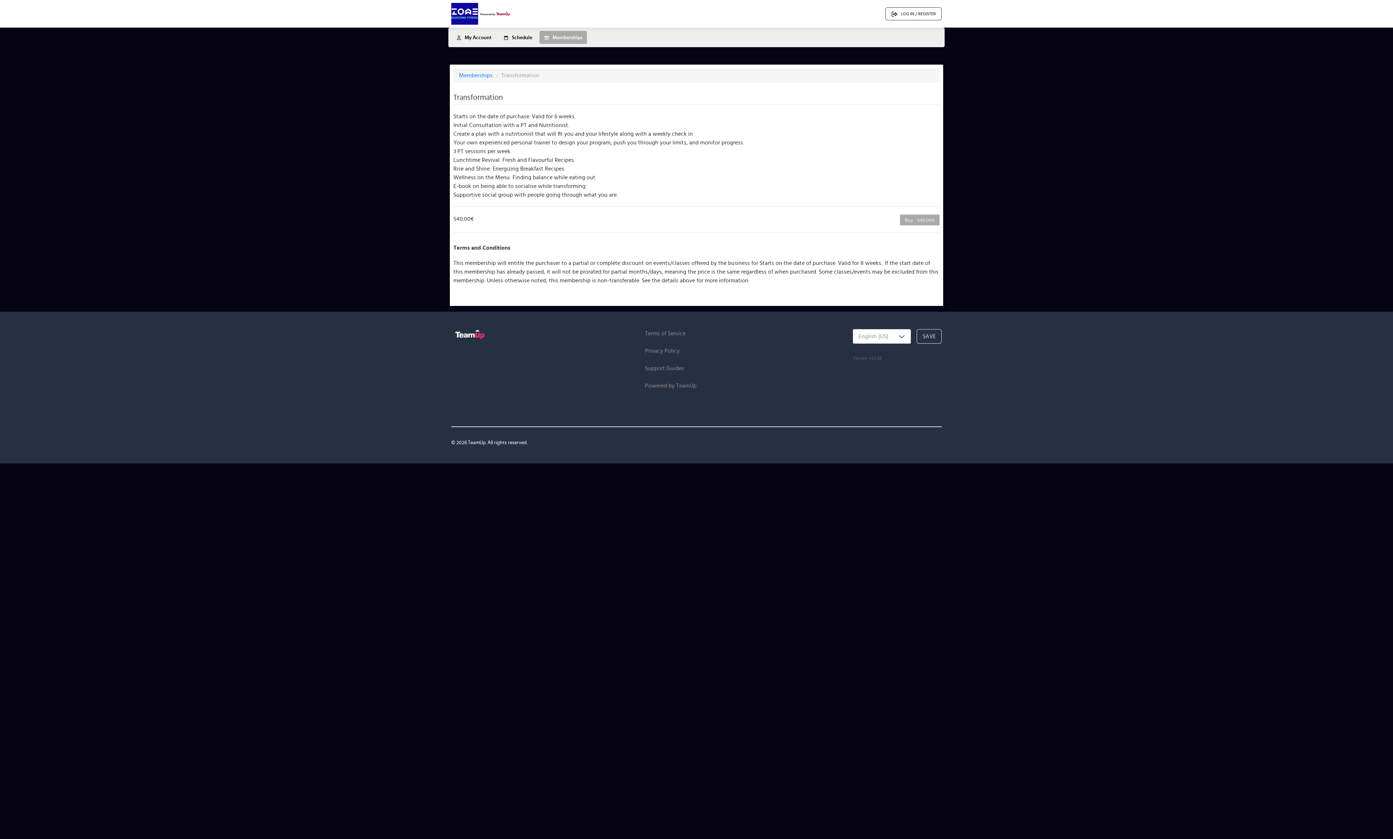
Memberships (476, 75)
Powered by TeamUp (670, 385)
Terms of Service (665, 333)
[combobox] (882, 336)
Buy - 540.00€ (920, 220)
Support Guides (664, 368)
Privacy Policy (662, 350)
